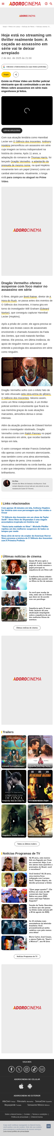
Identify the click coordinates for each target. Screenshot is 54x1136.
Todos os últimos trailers (27, 844)
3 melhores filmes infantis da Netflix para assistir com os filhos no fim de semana (40, 578)
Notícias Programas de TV (27, 956)
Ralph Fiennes (33, 433)
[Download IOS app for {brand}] (23, 1086)
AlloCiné (6, 1101)
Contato (27, 1114)
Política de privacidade (20, 1117)
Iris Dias (15, 481)
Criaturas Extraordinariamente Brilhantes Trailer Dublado (14, 766)
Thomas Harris (39, 157)
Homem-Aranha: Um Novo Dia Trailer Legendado (40, 835)
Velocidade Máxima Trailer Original (40, 801)
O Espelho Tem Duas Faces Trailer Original (40, 766)
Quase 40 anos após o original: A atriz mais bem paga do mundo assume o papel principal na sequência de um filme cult (40, 565)
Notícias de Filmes (28, 26)
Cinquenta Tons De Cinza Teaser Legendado (14, 801)
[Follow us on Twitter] (19, 1069)
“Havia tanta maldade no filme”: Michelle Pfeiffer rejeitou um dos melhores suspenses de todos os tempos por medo (25, 528)
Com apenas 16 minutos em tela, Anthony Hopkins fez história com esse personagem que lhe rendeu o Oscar (26, 510)
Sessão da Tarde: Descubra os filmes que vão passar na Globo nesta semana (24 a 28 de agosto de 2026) (40, 908)
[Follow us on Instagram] (27, 1069)
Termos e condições (39, 1114)
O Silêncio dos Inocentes (27, 141)
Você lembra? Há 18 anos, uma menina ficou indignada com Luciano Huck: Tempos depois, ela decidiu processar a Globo (40, 878)
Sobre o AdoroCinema (13, 1114)
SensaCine (40, 1101)
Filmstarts (21, 1101)
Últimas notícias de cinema (27, 628)
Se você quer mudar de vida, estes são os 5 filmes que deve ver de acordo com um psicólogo (40, 595)
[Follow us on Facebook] (11, 1069)
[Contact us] (42, 1069)
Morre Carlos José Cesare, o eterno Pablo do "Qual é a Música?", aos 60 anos (40, 939)
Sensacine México (35, 1105)
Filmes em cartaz (14, 26)
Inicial (5, 26)
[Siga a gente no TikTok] (34, 1069)
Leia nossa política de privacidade (16, 1131)
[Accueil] (25, 4)
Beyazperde (10, 1105)
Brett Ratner (30, 296)
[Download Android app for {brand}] (31, 1086)
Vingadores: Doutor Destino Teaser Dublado (14, 835)
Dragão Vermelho (20, 161)
